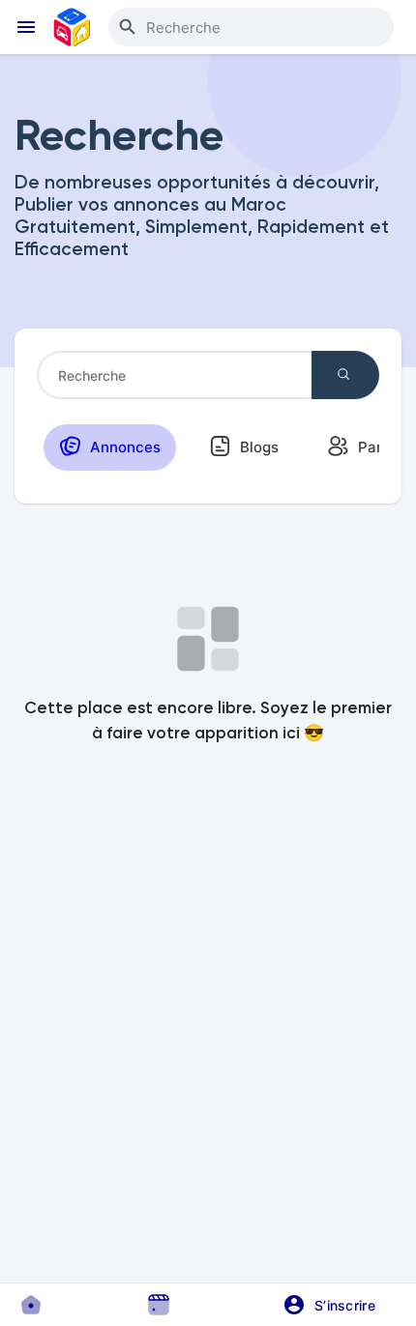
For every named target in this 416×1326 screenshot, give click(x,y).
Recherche (345, 375)
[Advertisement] (208, 1041)
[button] (336, 1304)
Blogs (257, 447)
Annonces (123, 447)
